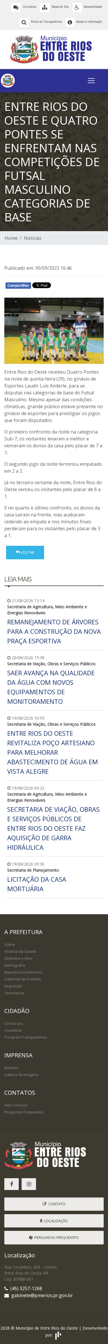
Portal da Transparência (25, 1037)
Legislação (13, 985)
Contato (56, 1203)
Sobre (9, 944)
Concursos (13, 1023)
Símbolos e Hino (18, 958)
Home (11, 238)
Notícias (32, 238)
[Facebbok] (11, 1184)
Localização (55, 1220)
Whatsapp (72, 287)
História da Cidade (20, 951)
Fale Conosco (16, 1105)
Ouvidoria (13, 1030)
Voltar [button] (27, 552)
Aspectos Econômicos (23, 972)
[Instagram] (29, 1184)
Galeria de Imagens (21, 1074)
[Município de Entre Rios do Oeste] (54, 49)
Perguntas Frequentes (23, 1112)
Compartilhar (18, 286)
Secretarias (14, 992)
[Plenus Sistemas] (58, 1335)
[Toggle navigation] (91, 80)
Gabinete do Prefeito (22, 979)
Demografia (14, 965)
